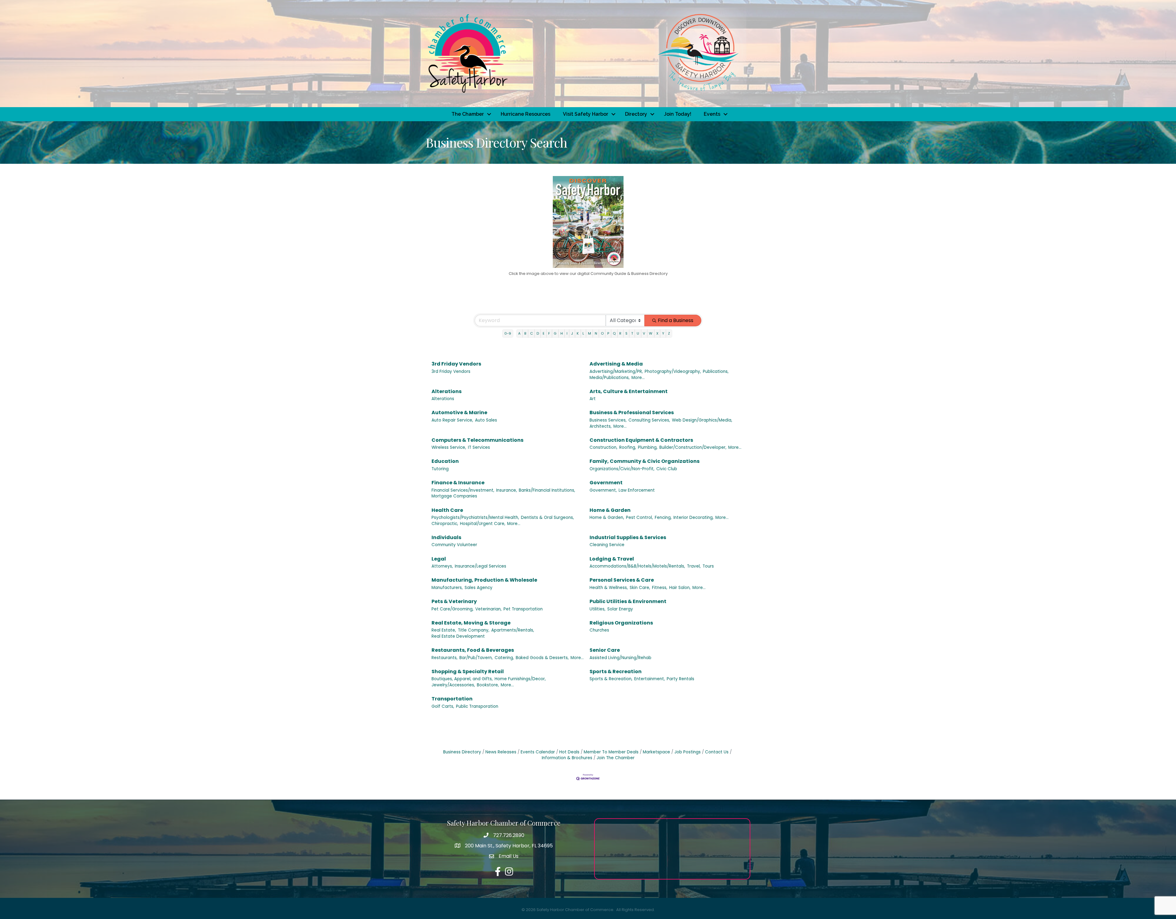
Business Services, (608, 420)
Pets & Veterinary (454, 601)
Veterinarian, (488, 609)
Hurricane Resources (525, 114)
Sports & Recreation (616, 671)
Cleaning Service (607, 545)
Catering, (504, 658)
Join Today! (677, 114)
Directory (636, 114)
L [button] (583, 333)
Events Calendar (538, 752)
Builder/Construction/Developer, (692, 447)
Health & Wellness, (609, 588)
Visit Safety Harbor (585, 114)
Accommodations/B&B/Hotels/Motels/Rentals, (637, 566)
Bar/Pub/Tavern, (476, 658)
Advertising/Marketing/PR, (616, 371)
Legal (439, 558)
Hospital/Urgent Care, (482, 524)
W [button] (650, 333)
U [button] (638, 333)
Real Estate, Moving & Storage (471, 622)
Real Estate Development (458, 636)
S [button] (626, 333)
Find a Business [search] (675, 320)
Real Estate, (444, 630)
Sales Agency (478, 588)
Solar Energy (620, 609)
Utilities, (597, 609)
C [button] (531, 333)
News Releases (500, 752)
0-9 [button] (507, 333)
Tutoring (440, 469)
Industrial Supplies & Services (628, 537)
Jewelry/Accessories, (453, 685)
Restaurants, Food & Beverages (473, 650)
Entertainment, (649, 679)
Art (593, 399)
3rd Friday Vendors (456, 363)
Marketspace (656, 752)
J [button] (572, 333)
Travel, (694, 566)
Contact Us (717, 752)
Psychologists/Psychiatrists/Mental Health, (475, 517)
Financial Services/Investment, (463, 490)
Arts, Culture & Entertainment (629, 391)
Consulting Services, (649, 420)
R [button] (620, 333)
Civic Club (666, 469)
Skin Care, (640, 588)
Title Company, (473, 630)
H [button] (561, 333)
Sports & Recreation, (611, 679)
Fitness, (659, 588)
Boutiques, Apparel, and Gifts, (462, 679)
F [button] (549, 333)
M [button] (589, 333)
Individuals (446, 537)
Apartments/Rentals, (512, 630)
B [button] (525, 333)
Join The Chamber (616, 758)
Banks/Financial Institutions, (547, 490)
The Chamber (467, 114)
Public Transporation (477, 706)
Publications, (716, 371)
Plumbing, (648, 447)
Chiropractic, (445, 524)
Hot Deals (569, 752)
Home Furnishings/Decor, (520, 679)
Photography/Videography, (673, 371)
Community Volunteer (454, 545)
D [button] (538, 333)
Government (606, 482)
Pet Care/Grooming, (452, 609)
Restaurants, (445, 658)
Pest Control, (639, 517)
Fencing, (663, 517)
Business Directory (462, 752)
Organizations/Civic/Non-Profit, (622, 469)
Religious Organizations (621, 622)
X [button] (657, 333)
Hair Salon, (680, 588)
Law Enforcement (637, 490)
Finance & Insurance (458, 482)
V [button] (644, 333)
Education (445, 461)
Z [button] (669, 333)
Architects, (601, 426)
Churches (599, 630)
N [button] (596, 333)
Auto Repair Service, (452, 420)
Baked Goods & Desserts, (542, 658)
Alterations (447, 391)
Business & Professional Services (632, 412)
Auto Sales (486, 420)
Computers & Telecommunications (477, 440)
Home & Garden (610, 510)
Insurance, (506, 490)
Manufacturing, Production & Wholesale (484, 579)
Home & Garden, (607, 517)
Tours (708, 566)
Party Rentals (680, 679)
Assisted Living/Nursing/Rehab (620, 658)
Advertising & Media (616, 363)
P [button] (608, 333)
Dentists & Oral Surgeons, (547, 517)
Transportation (452, 698)
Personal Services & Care (622, 579)
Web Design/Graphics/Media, (702, 420)
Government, (603, 490)
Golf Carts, (443, 706)
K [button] (578, 333)
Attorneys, (442, 566)
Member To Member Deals (611, 752)
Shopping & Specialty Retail (468, 671)
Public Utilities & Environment (628, 601)
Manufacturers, (447, 588)
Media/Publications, (610, 378)
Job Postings (687, 752)
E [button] (544, 333)
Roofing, (627, 447)
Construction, (603, 447)
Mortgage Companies (454, 496)
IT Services (479, 447)
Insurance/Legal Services (480, 566)
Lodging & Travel (612, 558)
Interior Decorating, (693, 517)
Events (712, 114)
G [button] (555, 333)
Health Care (447, 510)
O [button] (602, 333)
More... (638, 378)
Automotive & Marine (459, 412)
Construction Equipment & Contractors (641, 440)
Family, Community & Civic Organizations (644, 461)
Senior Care (605, 650)
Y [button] (663, 333)
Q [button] (614, 333)
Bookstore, (488, 685)
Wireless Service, (449, 447)
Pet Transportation (523, 609)
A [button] (519, 333)
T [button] (632, 333)
